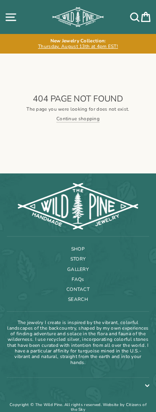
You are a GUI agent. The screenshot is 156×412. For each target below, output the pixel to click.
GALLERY (78, 269)
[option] (78, 44)
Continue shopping (78, 119)
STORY (78, 259)
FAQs (78, 279)
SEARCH (78, 299)
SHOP (78, 249)
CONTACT (78, 289)
